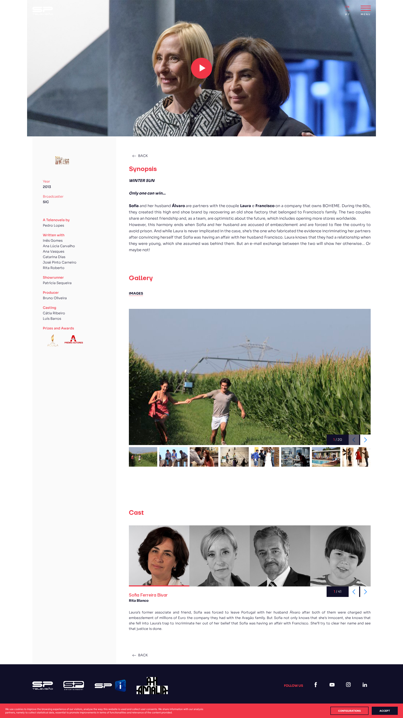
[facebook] (316, 689)
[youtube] (333, 689)
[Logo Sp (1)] (42, 11)
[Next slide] (365, 440)
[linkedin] (366, 689)
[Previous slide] (354, 591)
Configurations (349, 710)
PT (347, 14)
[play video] (201, 68)
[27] (152, 685)
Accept (384, 710)
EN (347, 6)
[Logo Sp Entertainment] (73, 685)
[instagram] (349, 689)
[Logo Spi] (110, 686)
